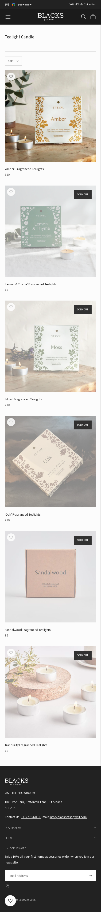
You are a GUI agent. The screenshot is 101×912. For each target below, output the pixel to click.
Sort (10, 61)
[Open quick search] (83, 17)
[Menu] (8, 17)
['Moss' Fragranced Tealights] (50, 346)
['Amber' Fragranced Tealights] (50, 116)
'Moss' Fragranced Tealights (23, 399)
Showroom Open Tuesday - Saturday (73, 5)
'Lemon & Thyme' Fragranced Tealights (30, 284)
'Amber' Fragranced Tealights (24, 169)
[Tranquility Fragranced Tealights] (50, 692)
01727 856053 (31, 817)
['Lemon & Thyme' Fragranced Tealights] (50, 231)
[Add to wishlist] (11, 77)
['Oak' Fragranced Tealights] (50, 461)
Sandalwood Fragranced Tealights (27, 630)
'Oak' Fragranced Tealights (22, 514)
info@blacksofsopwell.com (68, 817)
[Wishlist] (10, 900)
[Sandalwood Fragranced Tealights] (50, 576)
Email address (18, 870)
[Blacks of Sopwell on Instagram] (7, 4)
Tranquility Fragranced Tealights (26, 745)
